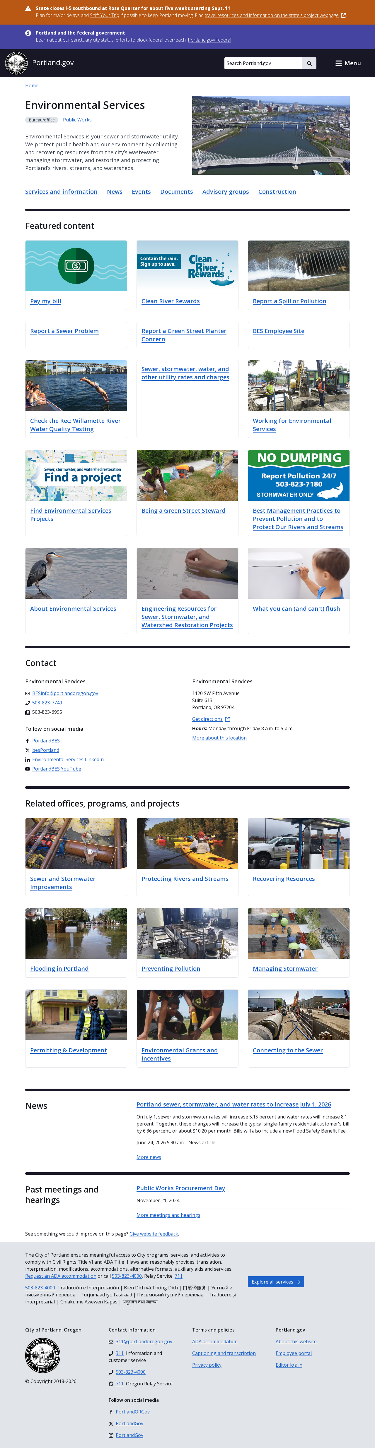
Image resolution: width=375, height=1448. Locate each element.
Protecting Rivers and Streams (185, 879)
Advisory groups (225, 191)
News (114, 191)
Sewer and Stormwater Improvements (63, 883)
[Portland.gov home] (39, 63)
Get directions (207, 719)
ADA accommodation (215, 1341)
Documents (176, 191)
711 (179, 1276)
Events (141, 191)
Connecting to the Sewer (288, 1050)
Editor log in (289, 1365)
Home (31, 85)
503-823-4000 (127, 1276)
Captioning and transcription (224, 1353)
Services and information (61, 191)
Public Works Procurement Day (181, 1188)
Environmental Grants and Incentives (180, 1054)
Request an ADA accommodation (60, 1276)
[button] (348, 63)
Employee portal (294, 1353)
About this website (296, 1341)
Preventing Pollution (171, 968)
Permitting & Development (68, 1050)
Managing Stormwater (285, 968)
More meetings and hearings (168, 1215)
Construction (277, 191)
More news (149, 1157)
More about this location (219, 738)
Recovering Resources (284, 879)
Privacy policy (206, 1365)
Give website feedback (153, 1234)
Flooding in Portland (59, 968)
